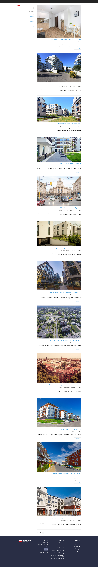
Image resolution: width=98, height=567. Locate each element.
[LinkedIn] (45, 549)
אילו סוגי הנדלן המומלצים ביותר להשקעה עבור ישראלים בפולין (65, 292)
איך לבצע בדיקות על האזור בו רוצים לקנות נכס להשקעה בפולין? (65, 385)
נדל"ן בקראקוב (77, 548)
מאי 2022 (32, 26)
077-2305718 (45, 542)
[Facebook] (47, 549)
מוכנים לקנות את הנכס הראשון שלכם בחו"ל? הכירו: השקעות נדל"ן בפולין (63, 84)
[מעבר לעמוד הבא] (38, 533)
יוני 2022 (32, 24)
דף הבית (78, 542)
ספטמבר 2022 (32, 19)
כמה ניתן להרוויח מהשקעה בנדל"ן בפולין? (70, 208)
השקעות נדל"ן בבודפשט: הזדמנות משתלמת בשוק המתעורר (66, 39)
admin (80, 42)
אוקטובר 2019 (32, 29)
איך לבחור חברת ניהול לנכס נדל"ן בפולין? (70, 429)
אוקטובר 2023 (32, 18)
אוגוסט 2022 (32, 21)
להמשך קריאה (77, 48)
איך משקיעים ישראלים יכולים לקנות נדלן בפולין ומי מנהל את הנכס (64, 340)
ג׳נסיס (41, 552)
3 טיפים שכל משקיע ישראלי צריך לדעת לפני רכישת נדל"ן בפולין (65, 518)
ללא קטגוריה (32, 36)
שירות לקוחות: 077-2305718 (76, 1)
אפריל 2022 (32, 28)
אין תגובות (59, 42)
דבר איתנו (78, 551)
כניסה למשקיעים (20, 1)
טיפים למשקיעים (65, 42)
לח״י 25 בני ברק (58, 1)
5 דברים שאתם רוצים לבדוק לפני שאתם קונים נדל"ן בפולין (66, 473)
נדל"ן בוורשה (77, 544)
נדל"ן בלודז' (78, 549)
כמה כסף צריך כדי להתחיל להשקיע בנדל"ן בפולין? (68, 248)
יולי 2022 (32, 23)
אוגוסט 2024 (32, 16)
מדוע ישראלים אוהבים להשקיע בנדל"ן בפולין (70, 163)
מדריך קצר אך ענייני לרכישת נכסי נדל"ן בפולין (69, 124)
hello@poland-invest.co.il (66, 1)
